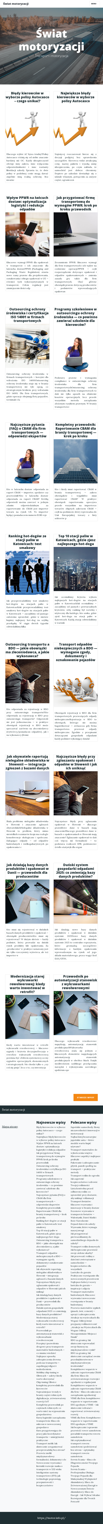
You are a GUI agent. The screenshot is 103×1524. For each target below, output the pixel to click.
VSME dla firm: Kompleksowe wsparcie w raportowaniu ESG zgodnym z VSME (86, 1420)
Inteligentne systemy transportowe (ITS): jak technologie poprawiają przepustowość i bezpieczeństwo (48, 1479)
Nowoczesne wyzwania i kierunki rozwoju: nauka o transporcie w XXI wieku (49, 1466)
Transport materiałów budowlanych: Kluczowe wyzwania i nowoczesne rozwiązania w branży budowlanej (83, 1298)
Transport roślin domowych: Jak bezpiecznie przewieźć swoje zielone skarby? (85, 1249)
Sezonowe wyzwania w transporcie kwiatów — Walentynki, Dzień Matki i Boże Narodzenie (83, 1216)
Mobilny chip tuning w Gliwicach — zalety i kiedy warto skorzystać (49, 1375)
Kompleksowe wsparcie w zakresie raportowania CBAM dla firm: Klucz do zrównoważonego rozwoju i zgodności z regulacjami (86, 1375)
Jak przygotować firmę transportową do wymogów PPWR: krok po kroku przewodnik (50, 1158)
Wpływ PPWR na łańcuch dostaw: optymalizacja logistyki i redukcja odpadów (51, 1146)
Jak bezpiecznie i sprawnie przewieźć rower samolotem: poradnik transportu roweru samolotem (86, 1432)
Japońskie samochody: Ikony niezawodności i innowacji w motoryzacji (85, 1130)
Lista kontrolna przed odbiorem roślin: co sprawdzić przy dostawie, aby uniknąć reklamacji (84, 1193)
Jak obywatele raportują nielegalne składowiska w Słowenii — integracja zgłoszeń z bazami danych (49, 1274)
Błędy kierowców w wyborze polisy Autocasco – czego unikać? (50, 1130)
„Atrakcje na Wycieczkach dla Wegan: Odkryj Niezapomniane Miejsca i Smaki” (86, 1332)
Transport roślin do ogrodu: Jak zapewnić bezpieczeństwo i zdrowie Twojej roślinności (85, 1180)
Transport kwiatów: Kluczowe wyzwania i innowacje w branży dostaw (85, 1204)
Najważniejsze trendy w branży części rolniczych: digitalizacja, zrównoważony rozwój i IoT (51, 1396)
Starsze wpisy (85, 1097)
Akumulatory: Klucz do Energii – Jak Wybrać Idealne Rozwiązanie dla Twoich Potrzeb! (85, 1497)
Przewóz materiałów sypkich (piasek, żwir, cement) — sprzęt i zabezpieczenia (85, 1311)
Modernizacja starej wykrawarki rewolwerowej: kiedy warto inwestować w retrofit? (50, 1322)
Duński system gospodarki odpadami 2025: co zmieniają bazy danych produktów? (51, 1311)
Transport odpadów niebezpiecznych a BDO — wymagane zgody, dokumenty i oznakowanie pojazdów (49, 1259)
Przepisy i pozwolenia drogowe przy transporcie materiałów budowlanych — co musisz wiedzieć (50, 1348)
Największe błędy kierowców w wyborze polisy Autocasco (51, 1138)
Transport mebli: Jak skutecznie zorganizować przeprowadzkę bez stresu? (50, 1446)
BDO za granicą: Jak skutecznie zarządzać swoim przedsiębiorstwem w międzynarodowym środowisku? (85, 1359)
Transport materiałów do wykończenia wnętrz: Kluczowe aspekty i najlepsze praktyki (85, 1154)
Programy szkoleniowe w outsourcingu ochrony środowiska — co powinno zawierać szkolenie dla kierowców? (49, 1185)
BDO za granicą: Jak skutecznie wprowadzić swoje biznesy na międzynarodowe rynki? (83, 1345)
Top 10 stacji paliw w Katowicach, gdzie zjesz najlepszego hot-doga (48, 1233)
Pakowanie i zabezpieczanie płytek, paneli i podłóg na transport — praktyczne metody (85, 1167)
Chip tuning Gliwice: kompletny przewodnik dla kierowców (50, 1385)
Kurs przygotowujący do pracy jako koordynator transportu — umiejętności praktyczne (50, 1435)
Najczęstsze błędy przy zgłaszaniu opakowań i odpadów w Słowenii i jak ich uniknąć (50, 1287)
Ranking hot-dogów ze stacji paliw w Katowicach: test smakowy (51, 1224)
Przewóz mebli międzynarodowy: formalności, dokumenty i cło (51, 1456)
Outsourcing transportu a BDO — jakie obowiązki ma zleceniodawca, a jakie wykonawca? (49, 1245)
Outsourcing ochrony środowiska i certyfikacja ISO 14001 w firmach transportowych (51, 1171)
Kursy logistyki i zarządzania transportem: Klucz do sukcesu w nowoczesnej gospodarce (50, 1422)
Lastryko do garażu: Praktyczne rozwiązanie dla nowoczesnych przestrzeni (85, 1275)
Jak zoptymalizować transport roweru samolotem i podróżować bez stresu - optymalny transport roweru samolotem (84, 1448)
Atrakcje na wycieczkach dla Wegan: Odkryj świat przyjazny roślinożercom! (85, 1320)
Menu (94, 4)
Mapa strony (10, 1126)
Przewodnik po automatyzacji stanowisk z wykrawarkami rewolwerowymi (50, 1335)
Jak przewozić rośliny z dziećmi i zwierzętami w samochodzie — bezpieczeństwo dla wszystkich (83, 1262)
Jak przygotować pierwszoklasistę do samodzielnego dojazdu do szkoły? (84, 1238)
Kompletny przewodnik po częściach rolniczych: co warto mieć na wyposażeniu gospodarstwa (50, 1409)
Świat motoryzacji (16, 4)
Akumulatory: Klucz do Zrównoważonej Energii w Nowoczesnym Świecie (84, 1485)
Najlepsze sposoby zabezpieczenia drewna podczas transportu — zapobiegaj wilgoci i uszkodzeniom (48, 1363)
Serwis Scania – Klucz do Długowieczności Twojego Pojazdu (84, 1462)
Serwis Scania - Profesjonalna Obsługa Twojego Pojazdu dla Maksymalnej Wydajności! (84, 1474)
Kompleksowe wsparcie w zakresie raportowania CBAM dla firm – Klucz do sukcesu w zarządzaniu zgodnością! (86, 1390)
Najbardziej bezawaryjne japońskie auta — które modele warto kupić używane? (83, 1141)
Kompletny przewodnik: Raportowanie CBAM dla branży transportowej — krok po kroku (51, 1212)
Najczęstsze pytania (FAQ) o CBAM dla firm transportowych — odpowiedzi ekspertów (50, 1200)
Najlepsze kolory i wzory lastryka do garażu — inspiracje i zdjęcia (83, 1285)
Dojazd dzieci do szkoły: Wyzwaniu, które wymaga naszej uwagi (84, 1227)
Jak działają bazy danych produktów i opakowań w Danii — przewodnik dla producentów (49, 1300)
